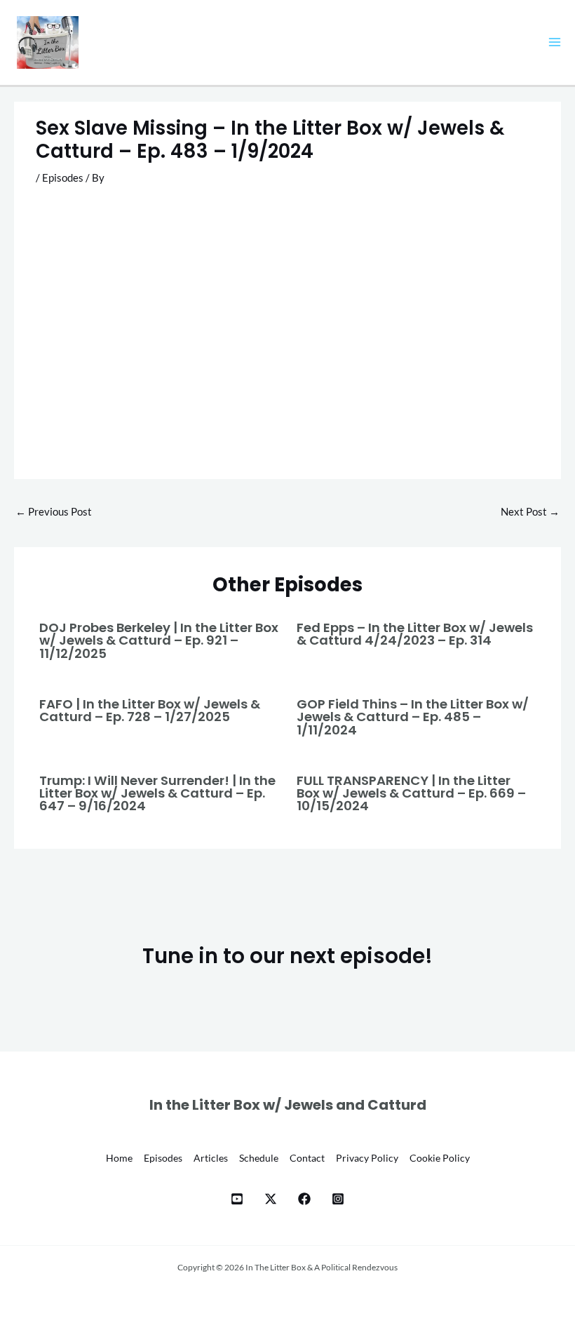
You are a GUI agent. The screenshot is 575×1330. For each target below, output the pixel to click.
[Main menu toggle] (554, 42)
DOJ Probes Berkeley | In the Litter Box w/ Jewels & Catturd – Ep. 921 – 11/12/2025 (158, 640)
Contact (307, 1158)
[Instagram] (338, 1199)
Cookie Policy (440, 1158)
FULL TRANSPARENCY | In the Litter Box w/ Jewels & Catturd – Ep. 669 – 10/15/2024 (411, 793)
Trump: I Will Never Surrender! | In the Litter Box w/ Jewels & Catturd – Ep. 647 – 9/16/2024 (157, 793)
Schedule (258, 1158)
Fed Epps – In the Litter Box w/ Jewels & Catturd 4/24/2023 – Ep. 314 (415, 634)
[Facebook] (304, 1199)
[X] (270, 1199)
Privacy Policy (367, 1158)
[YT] (237, 1199)
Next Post (530, 512)
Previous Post (53, 512)
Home (119, 1158)
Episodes (62, 178)
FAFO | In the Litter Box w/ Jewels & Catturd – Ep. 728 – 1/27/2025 (149, 710)
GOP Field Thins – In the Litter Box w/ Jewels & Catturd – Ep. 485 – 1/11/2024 (413, 716)
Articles (211, 1158)
